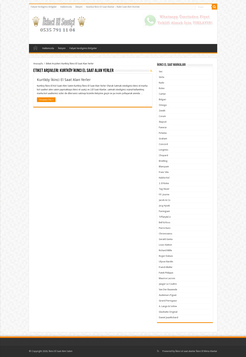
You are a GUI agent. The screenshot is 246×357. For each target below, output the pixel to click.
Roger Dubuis (166, 256)
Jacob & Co (164, 200)
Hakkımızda (66, 7)
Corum (162, 116)
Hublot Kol (164, 177)
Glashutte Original (168, 311)
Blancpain (164, 166)
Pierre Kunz (164, 228)
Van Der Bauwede (168, 289)
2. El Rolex (164, 183)
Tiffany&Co (165, 216)
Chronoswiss (165, 233)
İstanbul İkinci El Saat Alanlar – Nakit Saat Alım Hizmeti (113, 7)
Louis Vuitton (165, 244)
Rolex (162, 88)
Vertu (161, 77)
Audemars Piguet (167, 295)
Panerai (163, 127)
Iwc (161, 71)
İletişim (78, 7)
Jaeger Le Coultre (168, 284)
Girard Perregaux (168, 300)
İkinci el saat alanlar (185, 351)
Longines (163, 149)
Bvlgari (162, 99)
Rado (161, 82)
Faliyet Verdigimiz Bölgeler (44, 7)
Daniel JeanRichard (168, 317)
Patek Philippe (166, 272)
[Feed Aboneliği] (151, 70)
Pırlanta (163, 133)
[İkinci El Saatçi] (59, 26)
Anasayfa (35, 48)
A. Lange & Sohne (168, 306)
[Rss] (158, 351)
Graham (163, 138)
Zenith (162, 110)
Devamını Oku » (46, 99)
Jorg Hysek (164, 205)
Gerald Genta (166, 239)
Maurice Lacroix (167, 278)
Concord (163, 144)
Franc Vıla (164, 172)
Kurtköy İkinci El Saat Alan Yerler (64, 80)
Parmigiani (164, 211)
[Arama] (214, 7)
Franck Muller (166, 267)
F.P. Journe (164, 194)
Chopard (163, 155)
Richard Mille (165, 250)
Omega (163, 105)
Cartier (162, 93)
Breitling (163, 161)
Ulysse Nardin (166, 261)
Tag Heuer (164, 189)
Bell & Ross (164, 222)
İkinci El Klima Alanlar (206, 351)
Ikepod (162, 121)
